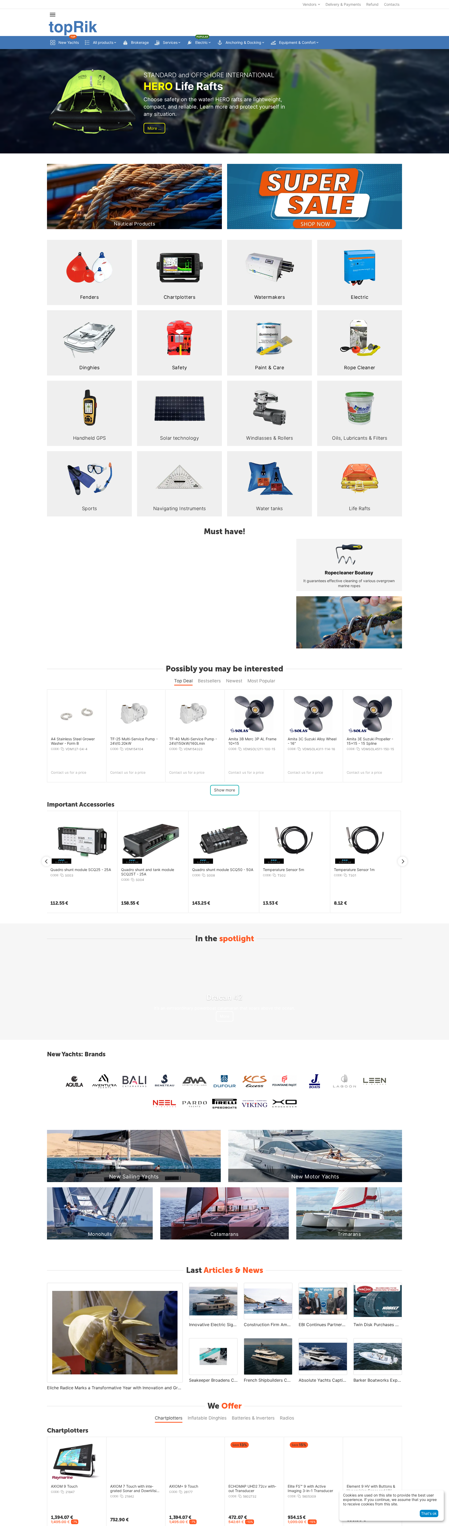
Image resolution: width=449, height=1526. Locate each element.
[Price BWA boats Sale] (194, 1081)
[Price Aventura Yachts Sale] (104, 1081)
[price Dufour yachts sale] (224, 1081)
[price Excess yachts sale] (254, 1081)
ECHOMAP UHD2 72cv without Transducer (252, 1488)
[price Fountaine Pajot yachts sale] (284, 1081)
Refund (372, 4)
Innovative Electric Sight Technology (213, 1324)
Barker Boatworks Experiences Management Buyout (377, 1380)
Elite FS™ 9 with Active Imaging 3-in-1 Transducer (310, 1488)
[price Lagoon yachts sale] (345, 1081)
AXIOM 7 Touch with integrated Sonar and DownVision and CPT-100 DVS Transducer (135, 1488)
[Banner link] (314, 196)
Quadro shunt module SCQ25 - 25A (80, 870)
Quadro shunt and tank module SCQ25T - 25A (147, 872)
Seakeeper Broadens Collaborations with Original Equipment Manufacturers (213, 1380)
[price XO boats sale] (284, 1103)
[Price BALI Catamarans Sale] (134, 1081)
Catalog (257, 602)
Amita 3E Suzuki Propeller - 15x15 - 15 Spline (370, 741)
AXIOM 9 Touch (64, 1486)
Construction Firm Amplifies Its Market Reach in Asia (268, 1324)
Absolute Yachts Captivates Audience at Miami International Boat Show (323, 1380)
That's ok (429, 1513)
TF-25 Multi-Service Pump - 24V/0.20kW (134, 741)
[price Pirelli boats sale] (224, 1103)
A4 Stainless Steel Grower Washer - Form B (73, 741)
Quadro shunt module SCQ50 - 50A (222, 870)
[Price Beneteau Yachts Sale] (164, 1081)
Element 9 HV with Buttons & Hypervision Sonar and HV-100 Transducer (371, 1488)
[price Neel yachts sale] (164, 1103)
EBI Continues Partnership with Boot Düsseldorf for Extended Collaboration (323, 1324)
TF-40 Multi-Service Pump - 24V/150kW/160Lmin (193, 741)
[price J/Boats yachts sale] (315, 1081)
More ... (154, 128)
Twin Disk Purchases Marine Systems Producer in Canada (377, 1324)
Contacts (391, 4)
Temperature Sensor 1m (354, 870)
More (224, 1016)
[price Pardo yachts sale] (194, 1103)
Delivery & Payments (343, 4)
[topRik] (73, 28)
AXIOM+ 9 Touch (183, 1486)
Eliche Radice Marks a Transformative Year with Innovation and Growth (115, 1387)
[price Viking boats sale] (254, 1103)
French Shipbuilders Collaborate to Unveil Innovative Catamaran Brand (268, 1380)
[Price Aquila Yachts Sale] (74, 1081)
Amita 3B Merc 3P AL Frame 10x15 (252, 741)
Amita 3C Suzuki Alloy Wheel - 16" (312, 741)
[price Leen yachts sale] (375, 1081)
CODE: (55, 749)
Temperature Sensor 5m (283, 870)
